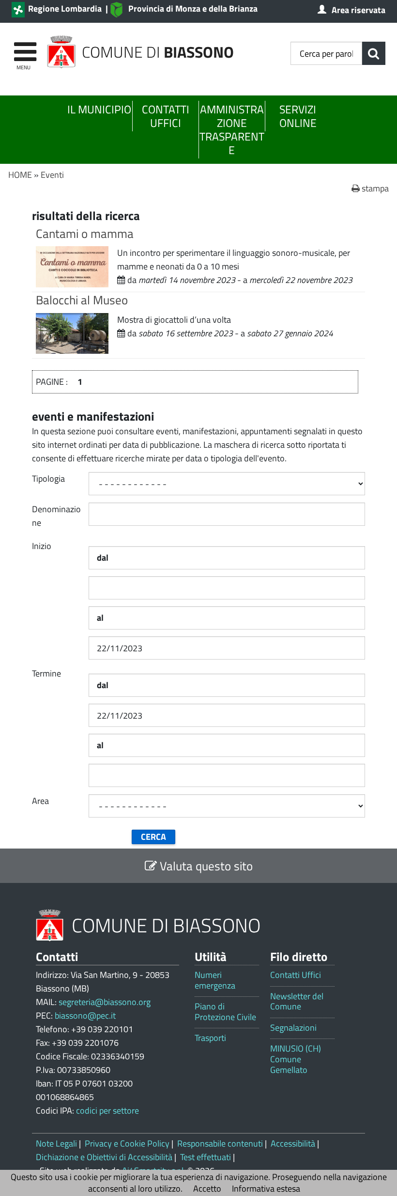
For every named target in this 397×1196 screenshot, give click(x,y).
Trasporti (210, 1038)
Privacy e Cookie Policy (127, 1143)
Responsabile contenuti (220, 1143)
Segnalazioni (293, 1028)
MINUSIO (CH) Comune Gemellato (295, 1059)
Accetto (207, 1188)
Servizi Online (298, 116)
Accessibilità (293, 1143)
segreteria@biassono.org (105, 1001)
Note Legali (56, 1143)
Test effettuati (205, 1157)
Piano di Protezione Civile (225, 1011)
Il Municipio (99, 109)
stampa (374, 188)
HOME (20, 174)
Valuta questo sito (205, 865)
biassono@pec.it (85, 1015)
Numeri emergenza (215, 980)
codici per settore (107, 1110)
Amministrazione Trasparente (231, 129)
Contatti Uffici (165, 116)
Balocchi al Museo (82, 299)
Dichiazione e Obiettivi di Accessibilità (104, 1157)
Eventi (52, 174)
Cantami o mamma (85, 233)
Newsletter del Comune (296, 1001)
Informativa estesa (266, 1188)
